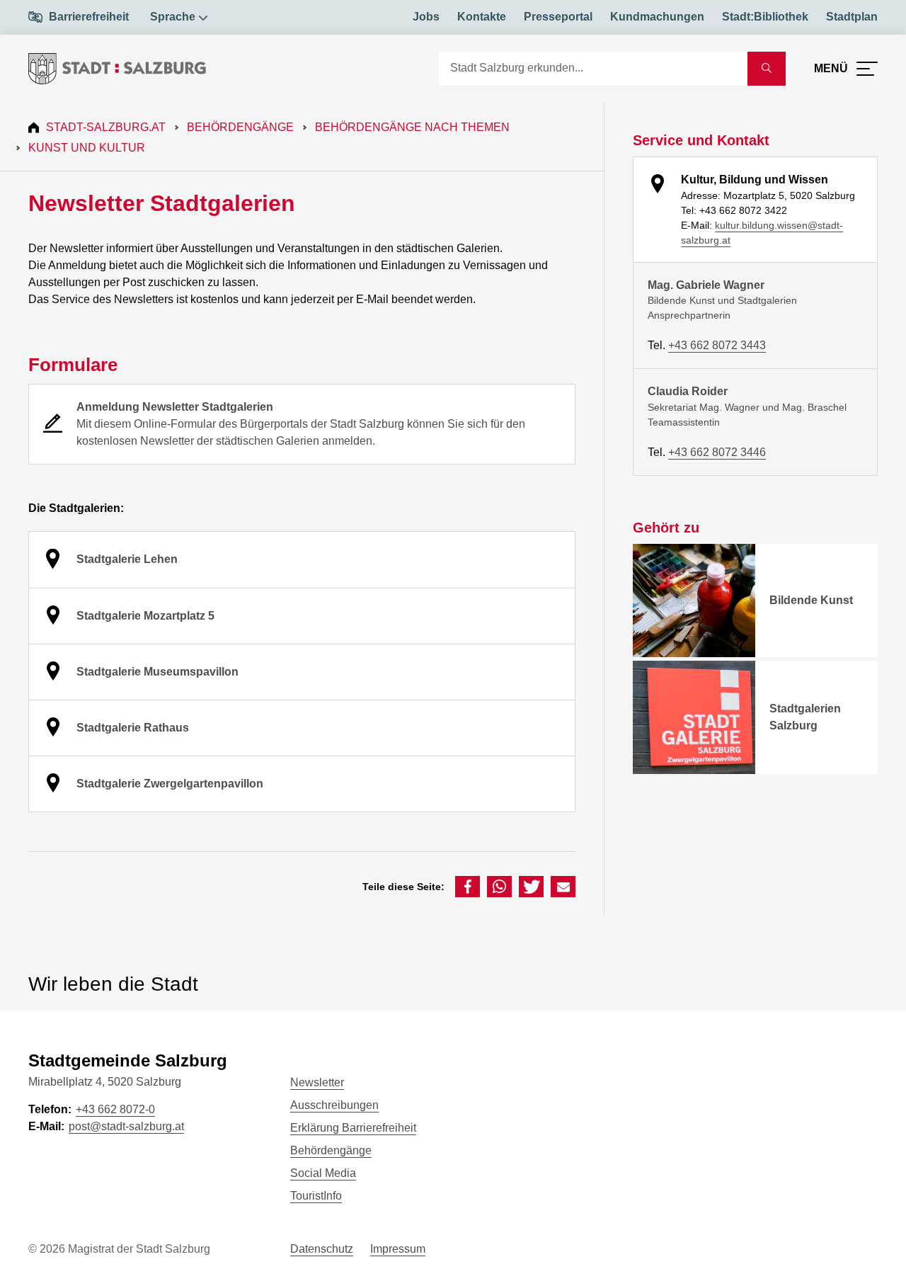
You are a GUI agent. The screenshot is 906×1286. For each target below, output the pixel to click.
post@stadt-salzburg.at (126, 1126)
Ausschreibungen (334, 1105)
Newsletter (317, 1082)
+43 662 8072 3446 (717, 452)
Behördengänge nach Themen (412, 127)
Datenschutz (321, 1249)
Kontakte (481, 17)
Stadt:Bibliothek (765, 17)
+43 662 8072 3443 (717, 345)
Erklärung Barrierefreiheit (353, 1128)
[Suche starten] (766, 69)
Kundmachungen (657, 17)
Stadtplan (852, 17)
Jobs (426, 17)
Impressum (397, 1249)
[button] (467, 886)
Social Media (323, 1173)
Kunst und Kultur (86, 148)
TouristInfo (316, 1196)
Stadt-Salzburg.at (106, 127)
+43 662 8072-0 (115, 1109)
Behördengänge (240, 127)
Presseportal (558, 17)
